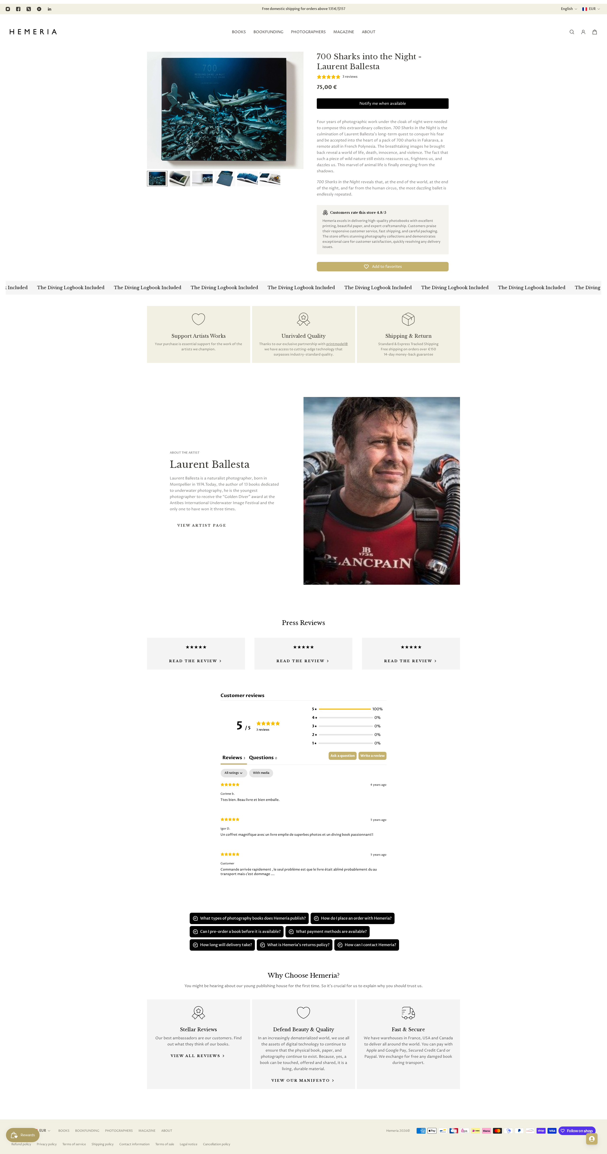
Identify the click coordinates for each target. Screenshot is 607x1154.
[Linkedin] (49, 9)
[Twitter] (28, 9)
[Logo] (33, 32)
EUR (42, 1130)
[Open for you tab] (592, 1139)
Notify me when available (382, 103)
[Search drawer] (572, 32)
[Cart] (594, 32)
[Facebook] (18, 9)
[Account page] (583, 32)
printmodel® (337, 344)
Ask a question (343, 755)
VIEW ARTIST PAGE (201, 525)
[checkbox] (261, 773)
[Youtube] (39, 9)
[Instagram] (8, 9)
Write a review (372, 755)
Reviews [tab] (233, 757)
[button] (346, 709)
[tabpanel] (303, 826)
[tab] (263, 758)
